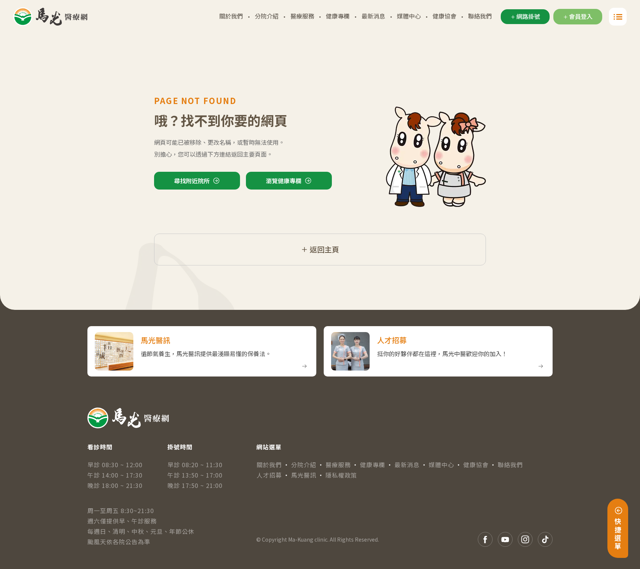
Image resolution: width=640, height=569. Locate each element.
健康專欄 (338, 15)
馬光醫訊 (303, 475)
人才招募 (269, 475)
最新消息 (373, 15)
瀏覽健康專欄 (283, 180)
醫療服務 (302, 15)
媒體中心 (409, 15)
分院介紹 (267, 15)
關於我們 (231, 15)
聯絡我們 (480, 15)
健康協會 (444, 15)
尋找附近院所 (192, 180)
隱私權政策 (341, 475)
